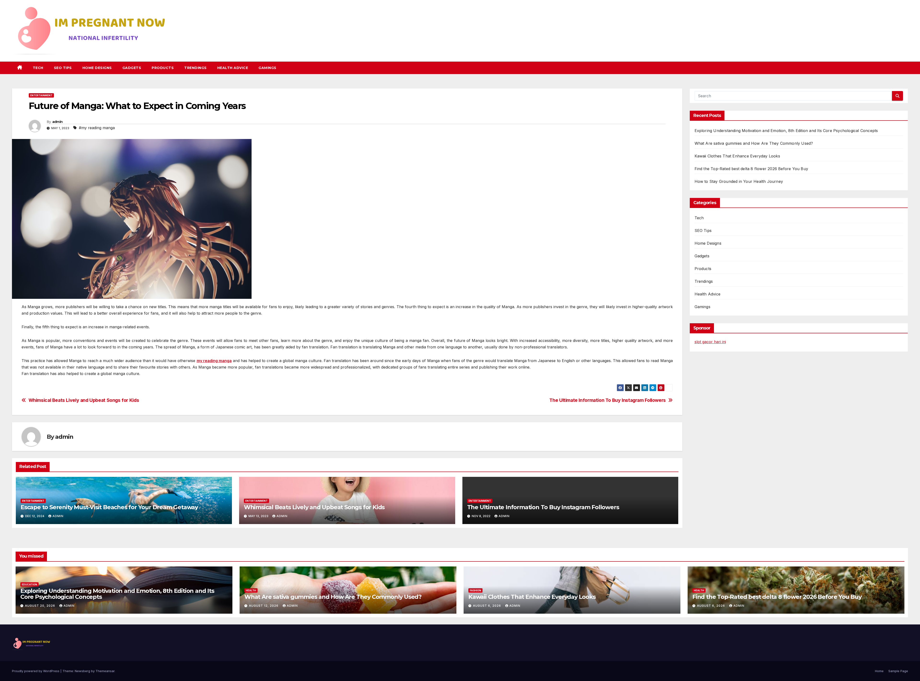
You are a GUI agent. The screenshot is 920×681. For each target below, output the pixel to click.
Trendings (195, 68)
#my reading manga (97, 127)
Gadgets (131, 68)
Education (29, 584)
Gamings (267, 68)
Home (879, 671)
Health (251, 590)
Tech (38, 68)
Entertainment (41, 95)
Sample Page (898, 671)
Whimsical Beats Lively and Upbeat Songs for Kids (84, 400)
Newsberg (82, 671)
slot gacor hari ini (710, 341)
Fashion (475, 590)
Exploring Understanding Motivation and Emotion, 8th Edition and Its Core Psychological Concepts (786, 130)
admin (57, 122)
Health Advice (232, 68)
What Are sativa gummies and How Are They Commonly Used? (754, 143)
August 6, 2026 (487, 605)
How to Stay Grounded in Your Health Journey (739, 181)
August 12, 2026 (264, 605)
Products (163, 68)
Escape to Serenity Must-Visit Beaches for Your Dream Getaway (109, 507)
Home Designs (97, 68)
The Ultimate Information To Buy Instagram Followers (607, 400)
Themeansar (105, 671)
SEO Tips (63, 68)
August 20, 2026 (40, 605)
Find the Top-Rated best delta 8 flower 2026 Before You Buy (751, 168)
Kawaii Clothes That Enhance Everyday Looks (737, 156)
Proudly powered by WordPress (36, 671)
